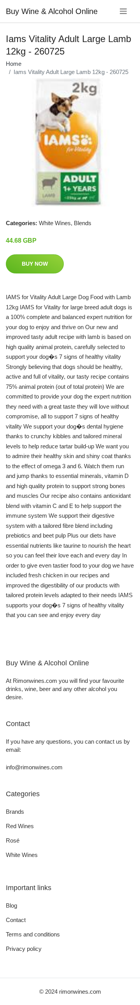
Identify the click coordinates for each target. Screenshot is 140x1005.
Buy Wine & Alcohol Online (52, 11)
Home (13, 63)
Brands (15, 811)
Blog (11, 905)
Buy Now (35, 264)
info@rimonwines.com (34, 767)
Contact (16, 920)
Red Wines (20, 826)
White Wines (55, 223)
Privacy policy (24, 948)
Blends (82, 223)
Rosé (12, 840)
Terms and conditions (33, 934)
